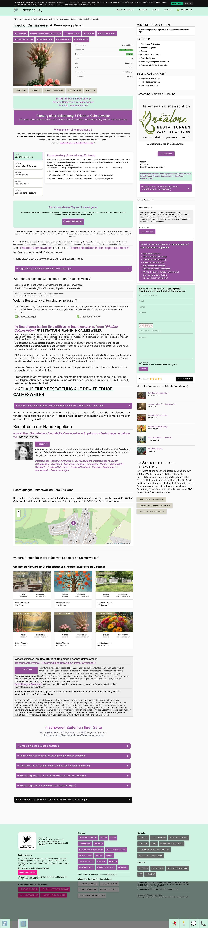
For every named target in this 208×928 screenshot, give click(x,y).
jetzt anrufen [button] (166, 154)
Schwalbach (152, 418)
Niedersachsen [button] (85, 855)
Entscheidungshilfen (149, 47)
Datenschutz (143, 362)
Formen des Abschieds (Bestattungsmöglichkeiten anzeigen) (52, 755)
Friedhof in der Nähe (125, 10)
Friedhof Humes (21, 643)
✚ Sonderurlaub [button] (63, 39)
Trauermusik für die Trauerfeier (154, 65)
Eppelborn (51, 19)
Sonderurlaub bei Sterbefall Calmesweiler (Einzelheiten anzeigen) (52, 799)
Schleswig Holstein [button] (105, 867)
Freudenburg (153, 429)
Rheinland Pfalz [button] (86, 861)
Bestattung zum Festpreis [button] (171, 844)
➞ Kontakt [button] (150, 874)
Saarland (26, 19)
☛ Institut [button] (90, 90)
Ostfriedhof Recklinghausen (160, 437)
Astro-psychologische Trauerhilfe (155, 61)
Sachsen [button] (113, 861)
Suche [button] (153, 844)
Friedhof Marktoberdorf (158, 393)
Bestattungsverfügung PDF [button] (152, 511)
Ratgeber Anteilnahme (150, 78)
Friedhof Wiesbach (63, 602)
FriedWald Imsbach (22, 602)
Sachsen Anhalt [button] (86, 867)
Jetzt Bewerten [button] (184, 379)
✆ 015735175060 (73, 221)
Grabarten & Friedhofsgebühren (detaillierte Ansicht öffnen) (159, 188)
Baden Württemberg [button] (88, 838)
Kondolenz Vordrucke (150, 85)
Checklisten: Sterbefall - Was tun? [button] (155, 505)
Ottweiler (152, 407)
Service (156, 10)
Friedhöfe (17, 19)
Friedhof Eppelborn (105, 643)
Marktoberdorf (154, 396)
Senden (143, 369)
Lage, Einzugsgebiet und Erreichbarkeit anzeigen (45, 268)
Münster (151, 451)
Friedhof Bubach (62, 643)
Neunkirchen (128, 72)
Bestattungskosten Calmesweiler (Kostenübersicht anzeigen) (52, 775)
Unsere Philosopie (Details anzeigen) (39, 745)
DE (132, 58)
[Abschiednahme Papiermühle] (141, 417)
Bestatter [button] (143, 844)
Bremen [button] (99, 855)
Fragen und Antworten (150, 44)
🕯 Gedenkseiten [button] (81, 39)
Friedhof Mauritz (155, 448)
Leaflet (109, 543)
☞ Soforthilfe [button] (74, 90)
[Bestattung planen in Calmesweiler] (166, 119)
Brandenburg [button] (85, 844)
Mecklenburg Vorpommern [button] (91, 850)
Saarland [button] (101, 861)
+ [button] (19, 511)
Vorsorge (143, 10)
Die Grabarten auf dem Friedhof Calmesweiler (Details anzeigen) (54, 765)
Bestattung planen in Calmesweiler (71, 330)
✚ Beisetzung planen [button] (24, 39)
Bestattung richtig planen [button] (152, 499)
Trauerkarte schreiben (150, 82)
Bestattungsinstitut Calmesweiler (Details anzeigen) (47, 785)
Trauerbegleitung (148, 58)
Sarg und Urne (127, 45)
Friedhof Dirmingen (105, 602)
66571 (130, 67)
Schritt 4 (21, 182)
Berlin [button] (113, 838)
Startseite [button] (143, 838)
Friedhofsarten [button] (158, 838)
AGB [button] (140, 874)
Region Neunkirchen (38, 19)
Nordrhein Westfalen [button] (116, 850)
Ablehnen (188, 3)
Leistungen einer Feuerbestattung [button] (154, 850)
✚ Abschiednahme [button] (44, 39)
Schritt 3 (21, 173)
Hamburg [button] (99, 844)
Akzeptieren (176, 3)
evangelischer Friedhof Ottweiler (162, 404)
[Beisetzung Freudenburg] (141, 428)
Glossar (144, 51)
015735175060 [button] (43, 444)
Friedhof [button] (36, 90)
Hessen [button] (109, 855)
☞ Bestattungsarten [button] (54, 90)
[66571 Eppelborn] (24, 451)
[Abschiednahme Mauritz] (141, 451)
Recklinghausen (154, 440)
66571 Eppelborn (146, 207)
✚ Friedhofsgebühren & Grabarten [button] (45, 33)
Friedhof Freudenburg (157, 426)
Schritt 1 (24, 155)
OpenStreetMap (118, 543)
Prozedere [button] (21, 90)
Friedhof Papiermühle (157, 415)
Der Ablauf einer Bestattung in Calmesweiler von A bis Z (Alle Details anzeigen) (60, 405)
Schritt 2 (26, 164)
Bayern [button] (104, 838)
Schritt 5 (25, 191)
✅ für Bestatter (184, 10)
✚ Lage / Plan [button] (20, 33)
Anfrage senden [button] (73, 33)
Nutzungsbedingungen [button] (177, 868)
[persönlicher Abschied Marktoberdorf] (141, 395)
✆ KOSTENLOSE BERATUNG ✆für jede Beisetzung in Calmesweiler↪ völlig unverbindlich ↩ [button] (73, 102)
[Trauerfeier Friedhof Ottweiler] (141, 406)
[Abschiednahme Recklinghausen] (141, 439)
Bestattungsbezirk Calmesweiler (69, 19)
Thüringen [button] (122, 867)
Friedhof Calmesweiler (90, 19)
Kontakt (168, 10)
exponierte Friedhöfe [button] (178, 838)
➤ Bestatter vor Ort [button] (107, 33)
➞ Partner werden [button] (27, 872)
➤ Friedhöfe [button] (89, 33)
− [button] (19, 515)
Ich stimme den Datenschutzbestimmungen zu (160, 365)
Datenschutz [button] (157, 868)
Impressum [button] (143, 868)
